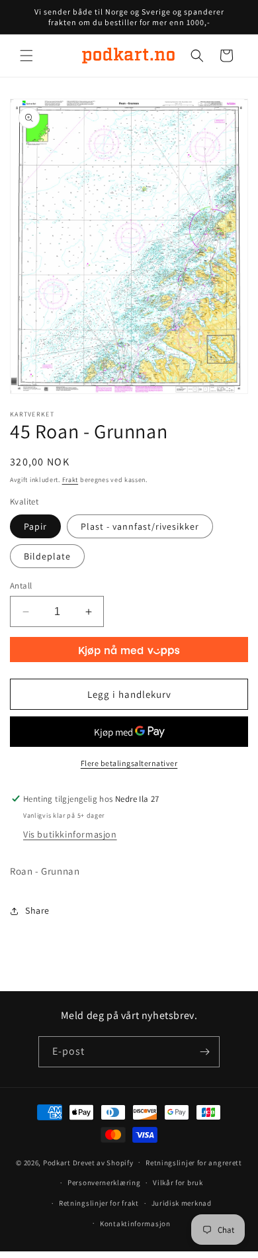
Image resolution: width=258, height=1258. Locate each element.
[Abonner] (204, 1051)
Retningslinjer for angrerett (194, 1162)
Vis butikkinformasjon (70, 834)
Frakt (70, 479)
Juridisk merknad (181, 1203)
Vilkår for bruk (178, 1182)
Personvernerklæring (103, 1182)
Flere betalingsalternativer (129, 763)
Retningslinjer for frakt (99, 1203)
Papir (35, 526)
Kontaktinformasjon (135, 1223)
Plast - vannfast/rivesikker (140, 526)
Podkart (57, 1162)
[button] (26, 55)
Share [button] (37, 910)
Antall (21, 585)
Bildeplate (47, 556)
